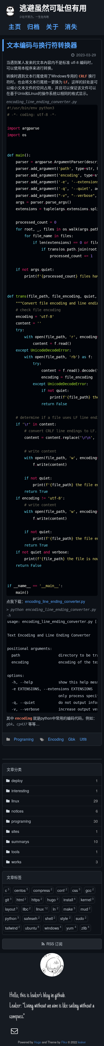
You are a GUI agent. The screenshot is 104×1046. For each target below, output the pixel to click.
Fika (64, 1042)
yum (71, 927)
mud (85, 909)
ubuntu (32, 927)
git (8, 899)
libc (27, 909)
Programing (24, 739)
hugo (52, 899)
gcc (90, 890)
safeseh (32, 918)
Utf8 (83, 739)
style (65, 918)
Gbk (71, 739)
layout (11, 909)
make (69, 909)
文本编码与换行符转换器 (42, 44)
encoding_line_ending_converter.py (55, 601)
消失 (71, 26)
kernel (87, 899)
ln (55, 909)
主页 (15, 26)
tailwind (12, 927)
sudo (81, 918)
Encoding (56, 739)
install (69, 899)
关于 (52, 26)
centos (21, 890)
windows (53, 927)
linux (42, 909)
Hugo (37, 1042)
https (36, 899)
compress (42, 890)
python (12, 918)
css (76, 890)
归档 (33, 26)
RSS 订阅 (54, 943)
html (21, 899)
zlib (85, 927)
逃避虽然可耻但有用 (48, 9)
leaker (82, 1042)
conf (62, 890)
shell (50, 918)
